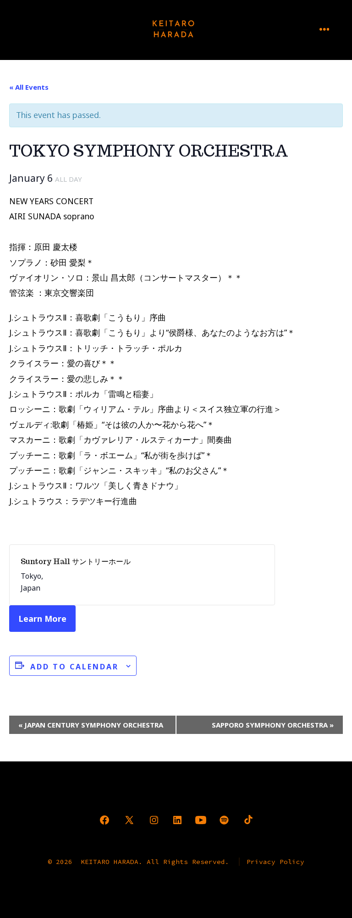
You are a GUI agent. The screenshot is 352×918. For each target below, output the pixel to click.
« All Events (29, 87)
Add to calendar (74, 667)
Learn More (42, 618)
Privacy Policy (275, 862)
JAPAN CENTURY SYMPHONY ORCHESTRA (90, 724)
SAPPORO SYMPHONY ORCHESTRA (273, 724)
